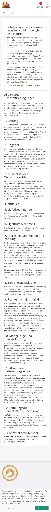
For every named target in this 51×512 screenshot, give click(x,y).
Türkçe (40, 7)
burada (25, 85)
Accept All (42, 508)
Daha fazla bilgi (8, 508)
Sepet (48, 7)
